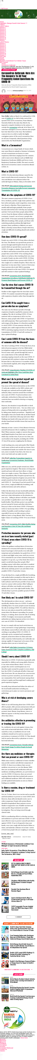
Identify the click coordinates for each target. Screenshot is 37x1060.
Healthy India (26, 837)
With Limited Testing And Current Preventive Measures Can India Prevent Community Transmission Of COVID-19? (18, 188)
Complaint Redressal (6, 1048)
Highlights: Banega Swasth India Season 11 (13, 23)
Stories (2, 59)
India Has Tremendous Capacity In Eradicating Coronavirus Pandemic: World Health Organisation (17, 460)
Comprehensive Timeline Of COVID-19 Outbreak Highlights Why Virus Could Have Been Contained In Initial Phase (18, 372)
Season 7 (3, 36)
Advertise (3, 1041)
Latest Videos (4, 26)
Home (2, 22)
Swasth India (6, 838)
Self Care (3, 56)
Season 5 (3, 33)
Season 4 (3, 32)
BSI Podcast (4, 62)
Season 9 (3, 39)
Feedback (3, 1043)
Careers (2, 1051)
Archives (2, 1039)
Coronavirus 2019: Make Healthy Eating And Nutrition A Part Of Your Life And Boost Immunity (18, 526)
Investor (2, 1046)
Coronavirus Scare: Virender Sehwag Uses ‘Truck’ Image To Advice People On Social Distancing (17, 747)
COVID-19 (9, 118)
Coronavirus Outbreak (9, 65)
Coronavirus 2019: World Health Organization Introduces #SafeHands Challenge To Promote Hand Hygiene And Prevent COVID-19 (18, 278)
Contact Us (3, 1049)
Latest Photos (4, 42)
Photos (2, 40)
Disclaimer (3, 1045)
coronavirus (13, 127)
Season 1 (3, 27)
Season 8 (3, 38)
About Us (3, 1042)
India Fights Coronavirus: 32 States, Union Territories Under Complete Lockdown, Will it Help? (18, 649)
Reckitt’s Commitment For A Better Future (13, 61)
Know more (24, 1038)
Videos (2, 25)
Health (2, 58)
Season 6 (3, 35)
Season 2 (3, 29)
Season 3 (3, 30)
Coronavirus (17, 837)
